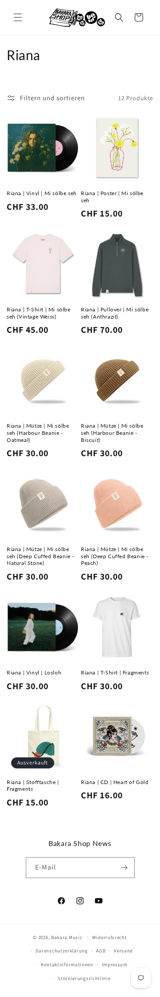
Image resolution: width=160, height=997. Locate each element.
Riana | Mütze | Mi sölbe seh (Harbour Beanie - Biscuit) (112, 432)
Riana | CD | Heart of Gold (115, 782)
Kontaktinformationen (67, 964)
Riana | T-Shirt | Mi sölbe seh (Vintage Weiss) (39, 313)
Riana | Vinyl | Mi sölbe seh (42, 193)
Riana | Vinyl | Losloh (34, 672)
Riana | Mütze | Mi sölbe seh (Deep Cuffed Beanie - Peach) (114, 556)
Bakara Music (66, 937)
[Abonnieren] (124, 867)
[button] (18, 17)
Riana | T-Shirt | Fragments (115, 672)
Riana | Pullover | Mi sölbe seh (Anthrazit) (114, 313)
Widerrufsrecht (109, 937)
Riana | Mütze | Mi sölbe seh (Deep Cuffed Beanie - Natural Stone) (40, 556)
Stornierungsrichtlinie (84, 978)
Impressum (115, 964)
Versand (123, 951)
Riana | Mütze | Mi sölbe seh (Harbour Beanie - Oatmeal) (38, 432)
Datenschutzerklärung (62, 951)
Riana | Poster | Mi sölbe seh (112, 197)
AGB (100, 951)
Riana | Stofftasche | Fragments (33, 786)
